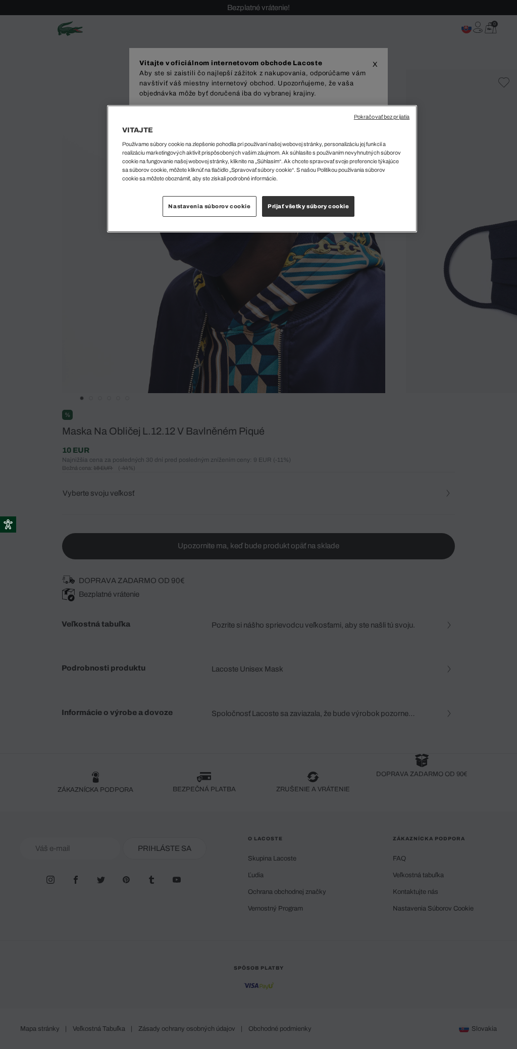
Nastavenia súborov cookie (209, 206)
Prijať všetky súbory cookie (308, 206)
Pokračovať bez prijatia (381, 117)
